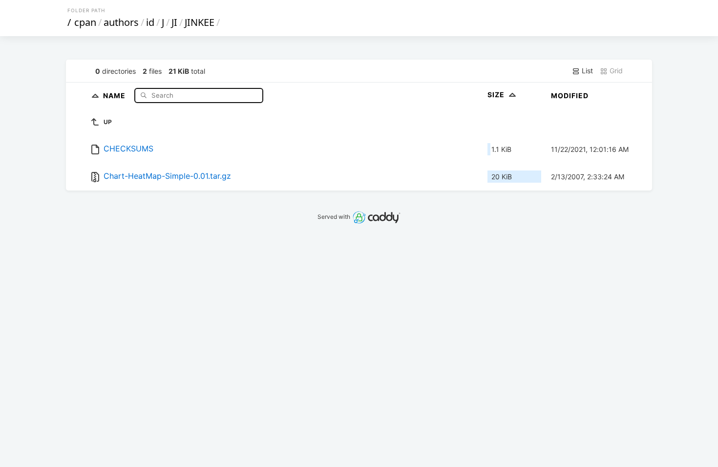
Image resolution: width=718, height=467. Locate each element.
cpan (85, 22)
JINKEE (199, 22)
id (150, 22)
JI (174, 22)
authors (121, 22)
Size (497, 94)
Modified (570, 95)
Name (115, 95)
